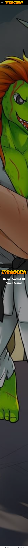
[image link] (14, 2)
